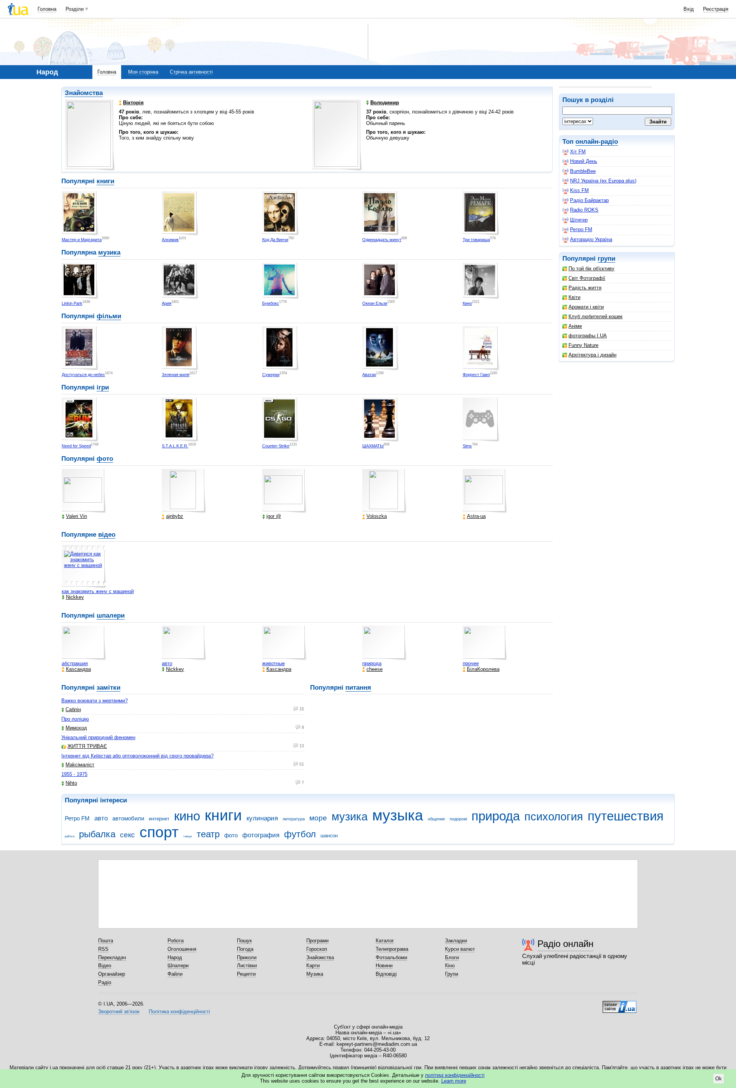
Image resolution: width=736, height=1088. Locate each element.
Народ (175, 957)
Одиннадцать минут (381, 239)
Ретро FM (581, 229)
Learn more (453, 1081)
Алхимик (170, 239)
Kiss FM (579, 190)
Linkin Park (72, 303)
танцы (187, 836)
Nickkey (75, 597)
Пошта (105, 940)
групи (606, 258)
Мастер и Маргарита (82, 239)
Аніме (575, 326)
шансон (329, 835)
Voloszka (376, 516)
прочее (471, 663)
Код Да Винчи (275, 239)
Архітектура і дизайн (592, 355)
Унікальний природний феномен (98, 737)
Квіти (574, 297)
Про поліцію (75, 719)
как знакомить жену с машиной (98, 591)
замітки (108, 687)
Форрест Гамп (476, 374)
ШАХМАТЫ (373, 446)
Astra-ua (476, 516)
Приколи (246, 957)
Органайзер (111, 974)
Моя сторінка (143, 72)
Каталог (385, 940)
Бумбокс (270, 303)
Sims (467, 446)
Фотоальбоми (391, 957)
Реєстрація (715, 9)
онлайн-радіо (596, 141)
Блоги (452, 957)
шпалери (111, 615)
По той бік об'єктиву (591, 268)
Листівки (247, 965)
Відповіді (386, 974)
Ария (166, 303)
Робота (176, 940)
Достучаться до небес (83, 374)
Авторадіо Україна (591, 239)
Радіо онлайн (565, 943)
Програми (317, 940)
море (318, 818)
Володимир (384, 102)
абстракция (75, 663)
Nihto (71, 783)
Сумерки (270, 374)
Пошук (244, 940)
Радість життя (584, 288)
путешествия (626, 816)
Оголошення (182, 949)
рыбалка (97, 834)
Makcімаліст (80, 765)
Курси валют (460, 949)
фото (105, 458)
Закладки (456, 940)
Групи (451, 974)
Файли (175, 974)
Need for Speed (76, 446)
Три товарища (476, 239)
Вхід (688, 9)
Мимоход (76, 728)
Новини (384, 965)
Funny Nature (583, 345)
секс (127, 835)
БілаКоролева (483, 669)
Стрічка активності (191, 72)
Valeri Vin (76, 516)
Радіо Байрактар (589, 200)
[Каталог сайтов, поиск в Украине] (619, 1004)
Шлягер (579, 220)
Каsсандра (78, 669)
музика (109, 252)
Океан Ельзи (374, 303)
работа (69, 836)
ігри (103, 387)
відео (106, 534)
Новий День (583, 161)
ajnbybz (174, 516)
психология (553, 816)
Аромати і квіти (586, 307)
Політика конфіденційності (179, 1011)
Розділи (75, 9)
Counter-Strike (275, 446)
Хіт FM (578, 151)
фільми (109, 316)
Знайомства (84, 93)
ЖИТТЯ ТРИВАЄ (87, 746)
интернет (159, 819)
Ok (718, 1078)
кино (187, 816)
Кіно (450, 965)
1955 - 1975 (74, 774)
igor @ (273, 516)
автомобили (128, 818)
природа (371, 663)
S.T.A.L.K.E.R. (175, 446)
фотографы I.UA (587, 336)
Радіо (104, 982)
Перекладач (112, 957)
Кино (467, 303)
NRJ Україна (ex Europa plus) (603, 181)
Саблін (73, 709)
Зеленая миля (175, 374)
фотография (260, 835)
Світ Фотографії (586, 278)
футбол (300, 834)
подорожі (458, 819)
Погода (245, 949)
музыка (397, 815)
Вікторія (133, 102)
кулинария (262, 818)
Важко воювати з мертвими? (94, 700)
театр (208, 834)
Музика (314, 974)
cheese (374, 669)
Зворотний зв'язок (119, 1011)
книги (105, 181)
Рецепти (246, 974)
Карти (313, 965)
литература (294, 819)
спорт (159, 832)
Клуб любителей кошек (595, 316)
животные (273, 663)
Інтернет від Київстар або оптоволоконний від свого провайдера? (137, 756)
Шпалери (178, 965)
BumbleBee (583, 171)
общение (436, 819)
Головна (47, 9)
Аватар (369, 374)
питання (358, 687)
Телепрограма (392, 949)
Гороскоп (316, 949)
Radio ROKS (584, 210)
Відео (104, 965)
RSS (103, 949)
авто (167, 663)
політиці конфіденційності (455, 1075)
